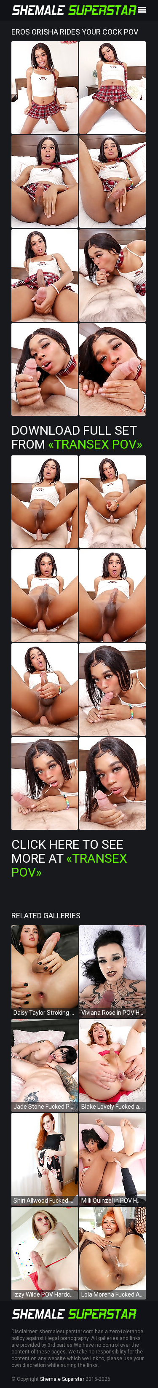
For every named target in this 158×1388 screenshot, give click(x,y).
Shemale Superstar (62, 1379)
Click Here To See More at (69, 858)
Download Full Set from (76, 437)
